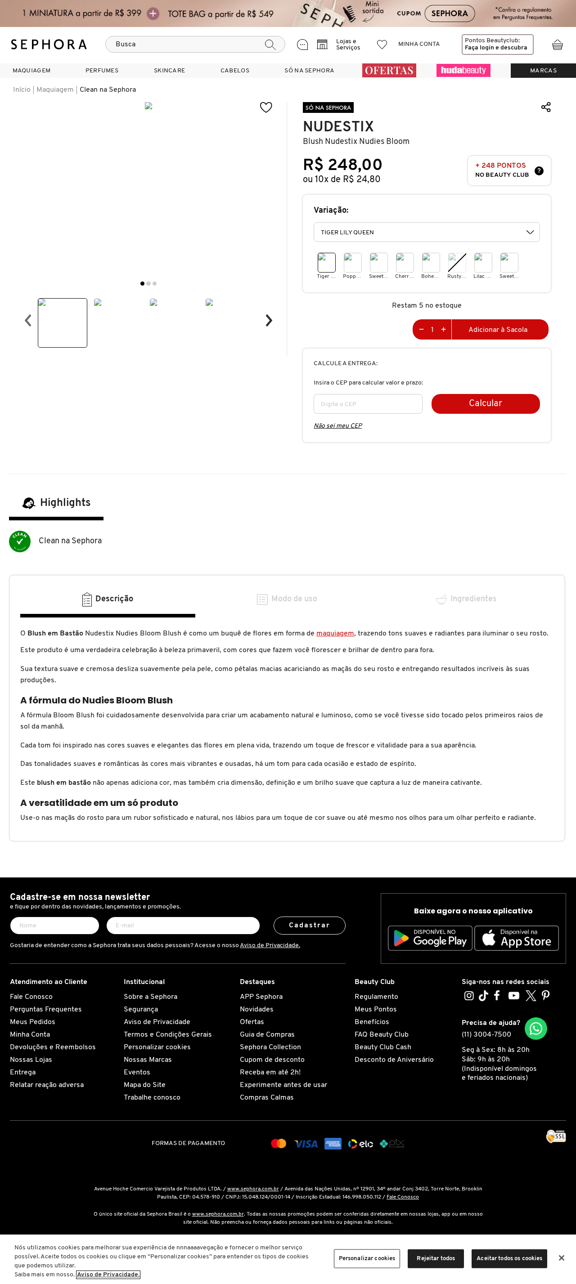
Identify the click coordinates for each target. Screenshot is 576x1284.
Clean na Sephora (108, 90)
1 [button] (142, 284)
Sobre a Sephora (150, 997)
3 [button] (155, 284)
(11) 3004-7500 (486, 1034)
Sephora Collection (270, 1047)
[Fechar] (562, 1258)
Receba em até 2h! (270, 1072)
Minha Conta (30, 1034)
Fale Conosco (31, 997)
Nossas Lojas (31, 1060)
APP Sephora (261, 997)
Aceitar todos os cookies (509, 1259)
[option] (62, 323)
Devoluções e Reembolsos (53, 1047)
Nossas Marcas (148, 1060)
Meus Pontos (376, 1009)
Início (22, 90)
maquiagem (335, 633)
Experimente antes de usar (283, 1085)
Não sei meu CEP (338, 426)
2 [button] (148, 284)
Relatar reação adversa (47, 1085)
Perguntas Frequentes (46, 1009)
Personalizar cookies (157, 1047)
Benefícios (372, 1022)
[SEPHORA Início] (49, 44)
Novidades (257, 1009)
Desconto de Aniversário (394, 1060)
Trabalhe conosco (152, 1097)
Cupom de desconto (272, 1060)
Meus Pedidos (32, 1022)
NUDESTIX (338, 127)
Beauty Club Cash (383, 1047)
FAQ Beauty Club (382, 1034)
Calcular (485, 403)
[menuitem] (31, 70)
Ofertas (252, 1022)
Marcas (543, 70)
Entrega (23, 1072)
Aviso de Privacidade (157, 1022)
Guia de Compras (267, 1034)
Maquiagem (55, 90)
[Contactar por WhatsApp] (536, 1028)
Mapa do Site (145, 1085)
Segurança (141, 1009)
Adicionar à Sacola (497, 330)
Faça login (479, 48)
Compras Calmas (267, 1097)
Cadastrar (310, 925)
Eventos (137, 1072)
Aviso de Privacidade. (270, 945)
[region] (288, 1259)
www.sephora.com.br (253, 1189)
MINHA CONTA (419, 44)
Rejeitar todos (436, 1259)
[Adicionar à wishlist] (266, 107)
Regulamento (376, 997)
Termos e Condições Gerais (168, 1034)
